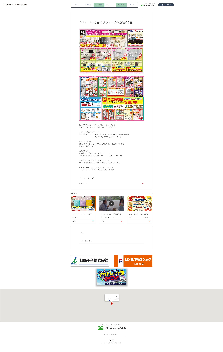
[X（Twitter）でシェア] (84, 178)
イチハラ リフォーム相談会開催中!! (83, 215)
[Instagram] (113, 341)
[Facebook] (110, 341)
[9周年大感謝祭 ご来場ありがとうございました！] (111, 203)
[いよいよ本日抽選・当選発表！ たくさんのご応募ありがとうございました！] (139, 203)
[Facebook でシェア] (80, 178)
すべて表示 (149, 193)
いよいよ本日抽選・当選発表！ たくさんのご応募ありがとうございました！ (139, 216)
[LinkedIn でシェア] (88, 178)
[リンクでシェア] (93, 178)
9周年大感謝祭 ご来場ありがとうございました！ (111, 215)
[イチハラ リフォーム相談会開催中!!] (83, 203)
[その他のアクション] (143, 18)
